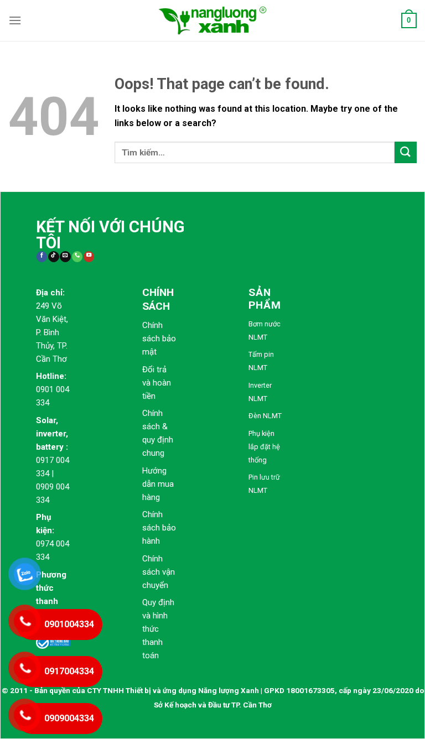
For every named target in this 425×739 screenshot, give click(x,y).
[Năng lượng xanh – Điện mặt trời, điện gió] (212, 20)
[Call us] (77, 257)
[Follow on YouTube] (89, 257)
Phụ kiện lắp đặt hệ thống (264, 446)
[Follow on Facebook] (42, 257)
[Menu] (15, 20)
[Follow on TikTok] (53, 257)
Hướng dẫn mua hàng (158, 484)
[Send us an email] (65, 257)
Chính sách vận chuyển (158, 572)
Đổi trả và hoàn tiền (156, 383)
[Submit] (406, 152)
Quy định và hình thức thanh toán (158, 628)
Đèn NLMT (265, 416)
